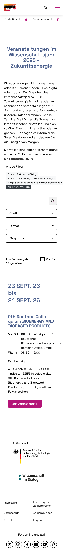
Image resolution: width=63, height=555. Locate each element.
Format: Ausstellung (19, 178)
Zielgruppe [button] (16, 238)
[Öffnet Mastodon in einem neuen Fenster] (18, 544)
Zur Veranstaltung (27, 403)
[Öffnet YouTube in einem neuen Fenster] (44, 544)
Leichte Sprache (12, 19)
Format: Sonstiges (44, 178)
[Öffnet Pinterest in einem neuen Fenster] (53, 544)
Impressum (10, 502)
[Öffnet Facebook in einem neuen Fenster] (27, 544)
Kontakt (9, 520)
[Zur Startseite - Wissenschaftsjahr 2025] (10, 7)
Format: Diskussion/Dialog (22, 174)
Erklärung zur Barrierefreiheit (42, 503)
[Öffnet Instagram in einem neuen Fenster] (35, 544)
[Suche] (45, 7)
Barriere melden (42, 513)
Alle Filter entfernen (19, 186)
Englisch (38, 520)
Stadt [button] (13, 213)
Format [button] (14, 226)
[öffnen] (57, 7)
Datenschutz (11, 513)
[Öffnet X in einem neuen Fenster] (9, 544)
